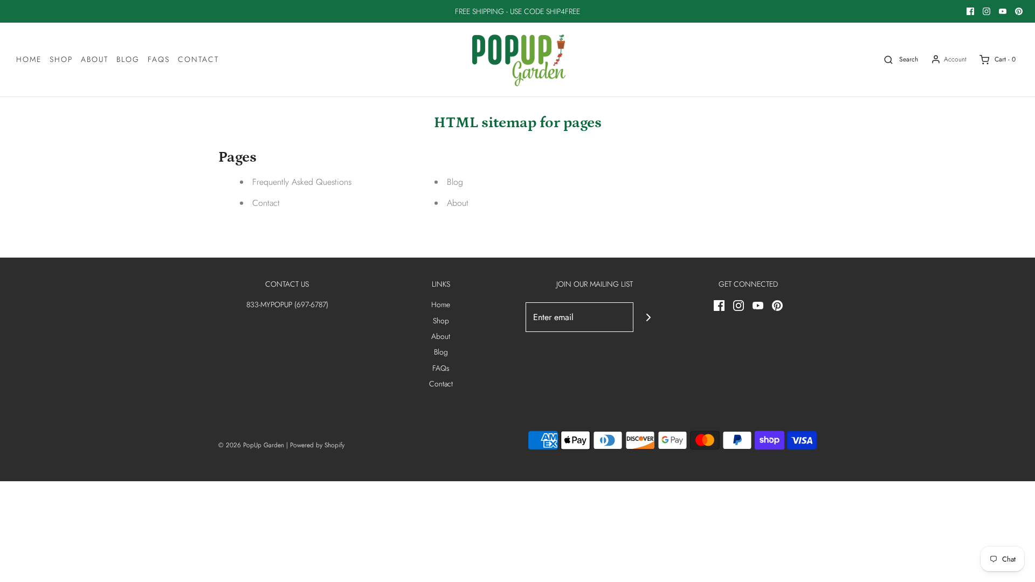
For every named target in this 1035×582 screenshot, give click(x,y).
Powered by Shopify (317, 445)
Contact (198, 59)
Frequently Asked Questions (301, 182)
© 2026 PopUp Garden (251, 445)
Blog (128, 59)
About (94, 59)
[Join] (648, 317)
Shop (61, 59)
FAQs (159, 59)
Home (29, 59)
